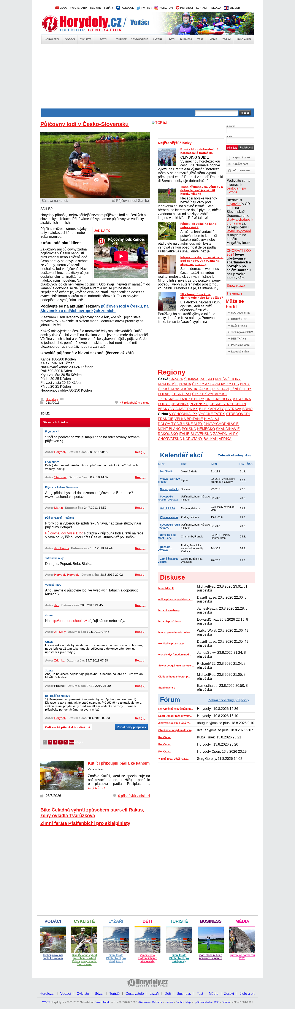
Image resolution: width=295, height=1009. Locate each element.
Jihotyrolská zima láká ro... (174, 723)
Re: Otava (164, 737)
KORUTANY (193, 439)
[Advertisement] (147, 76)
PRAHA (185, 384)
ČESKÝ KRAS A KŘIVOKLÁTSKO (184, 389)
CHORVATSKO (170, 439)
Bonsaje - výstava (165, 548)
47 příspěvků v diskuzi (135, 402)
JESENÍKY (180, 404)
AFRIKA (225, 439)
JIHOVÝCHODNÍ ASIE (221, 424)
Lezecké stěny (240, 351)
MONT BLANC (169, 429)
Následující (71, 742)
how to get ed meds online (174, 632)
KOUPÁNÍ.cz (239, 319)
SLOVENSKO (201, 434)
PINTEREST (186, 7)
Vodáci (70, 39)
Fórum (170, 699)
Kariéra (169, 1002)
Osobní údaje (183, 1002)
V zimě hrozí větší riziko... (173, 758)
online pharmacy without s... (175, 599)
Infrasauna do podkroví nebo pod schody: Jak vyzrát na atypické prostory (201, 260)
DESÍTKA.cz (238, 338)
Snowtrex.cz (236, 285)
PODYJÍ (164, 404)
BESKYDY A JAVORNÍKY (178, 409)
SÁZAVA (176, 379)
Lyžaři (157, 39)
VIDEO (63, 7)
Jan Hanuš (61, 548)
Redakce (144, 1002)
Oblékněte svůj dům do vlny (175, 730)
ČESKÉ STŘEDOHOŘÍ (227, 404)
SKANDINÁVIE (228, 429)
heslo (229, 136)
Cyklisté (85, 39)
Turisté (121, 39)
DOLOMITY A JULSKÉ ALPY (180, 424)
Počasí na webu (240, 345)
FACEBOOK (127, 7)
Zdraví (226, 39)
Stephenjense (166, 687)
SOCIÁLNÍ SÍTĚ (240, 312)
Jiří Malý (60, 631)
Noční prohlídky (169, 489)
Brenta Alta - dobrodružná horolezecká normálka (199, 151)
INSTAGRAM (165, 7)
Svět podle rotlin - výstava (169, 526)
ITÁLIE (184, 434)
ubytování (234, 204)
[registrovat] (246, 149)
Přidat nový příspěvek (131, 727)
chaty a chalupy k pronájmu (240, 221)
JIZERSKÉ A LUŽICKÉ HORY (181, 399)
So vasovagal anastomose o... (176, 665)
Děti (171, 39)
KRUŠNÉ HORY (228, 379)
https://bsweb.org (168, 610)
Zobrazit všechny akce (234, 455)
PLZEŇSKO (199, 404)
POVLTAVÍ (220, 389)
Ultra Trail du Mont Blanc (167, 537)
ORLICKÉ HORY (218, 399)
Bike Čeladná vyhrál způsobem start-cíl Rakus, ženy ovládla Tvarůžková (92, 812)
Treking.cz (234, 293)
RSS (216, 1002)
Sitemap (226, 1002)
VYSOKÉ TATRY (78, 7)
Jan (56, 605)
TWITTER (146, 7)
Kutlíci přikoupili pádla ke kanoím (119, 763)
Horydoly (52, 399)
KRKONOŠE (168, 384)
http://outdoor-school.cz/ (69, 621)
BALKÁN (211, 439)
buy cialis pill (166, 588)
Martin (58, 507)
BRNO (247, 409)
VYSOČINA (242, 399)
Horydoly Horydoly (66, 574)
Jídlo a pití (243, 39)
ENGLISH (234, 7)
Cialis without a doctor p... (174, 676)
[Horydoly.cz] (87, 23)
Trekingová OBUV (242, 332)
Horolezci (52, 39)
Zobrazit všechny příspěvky (228, 700)
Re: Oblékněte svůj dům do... (175, 708)
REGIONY (95, 7)
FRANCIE (165, 419)
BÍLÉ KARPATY (211, 409)
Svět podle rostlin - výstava (168, 498)
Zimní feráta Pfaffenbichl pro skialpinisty (85, 823)
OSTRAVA (233, 409)
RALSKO (207, 379)
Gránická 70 (167, 508)
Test (200, 39)
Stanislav (60, 477)
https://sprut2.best (169, 621)
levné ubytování (239, 231)
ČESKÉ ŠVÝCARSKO (209, 394)
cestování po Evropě (236, 190)
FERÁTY (108, 7)
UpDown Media (202, 1002)
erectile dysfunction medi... (174, 654)
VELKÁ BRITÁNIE (188, 419)
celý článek (96, 787)
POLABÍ (164, 394)
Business (186, 39)
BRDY (245, 384)
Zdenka (59, 660)
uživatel (230, 126)
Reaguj (140, 452)
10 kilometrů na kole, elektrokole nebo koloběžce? (201, 295)
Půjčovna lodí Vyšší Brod (64, 533)
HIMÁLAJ (211, 419)
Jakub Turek (102, 1002)
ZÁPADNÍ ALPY (225, 434)
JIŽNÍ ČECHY (240, 389)
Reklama (157, 1002)
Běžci (103, 39)
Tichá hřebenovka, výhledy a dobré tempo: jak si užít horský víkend (201, 190)
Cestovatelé (139, 39)
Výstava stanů (169, 517)
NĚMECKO (206, 429)
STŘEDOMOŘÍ (238, 414)
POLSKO (189, 429)
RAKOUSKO (168, 434)
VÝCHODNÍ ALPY (183, 414)
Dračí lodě (166, 471)
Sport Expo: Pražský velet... (175, 715)
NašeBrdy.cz (239, 325)
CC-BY (46, 1002)
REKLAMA (215, 7)
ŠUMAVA (191, 379)
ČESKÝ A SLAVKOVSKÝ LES (215, 384)
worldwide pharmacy (171, 643)
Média (213, 39)
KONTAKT (201, 7)
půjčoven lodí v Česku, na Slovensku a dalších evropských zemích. (94, 308)
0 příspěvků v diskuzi (134, 796)
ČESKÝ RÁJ (181, 394)
